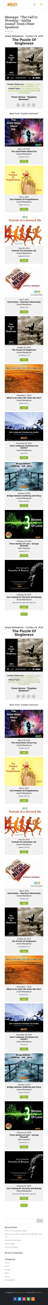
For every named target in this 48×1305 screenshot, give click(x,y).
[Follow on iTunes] (33, 1299)
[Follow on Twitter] (19, 1299)
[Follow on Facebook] (15, 1299)
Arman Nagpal (10, 1244)
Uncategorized (10, 1280)
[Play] (8, 78)
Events (7, 1266)
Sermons (8, 1270)
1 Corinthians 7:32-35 (32, 84)
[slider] (20, 77)
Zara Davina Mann (11, 1247)
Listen (24, 161)
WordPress (39, 1292)
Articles (7, 1263)
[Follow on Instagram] (24, 1299)
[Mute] (33, 78)
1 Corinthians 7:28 (16, 86)
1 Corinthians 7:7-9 (31, 86)
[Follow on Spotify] (28, 1299)
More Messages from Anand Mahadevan (22, 90)
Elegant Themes (20, 1292)
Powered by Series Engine (24, 620)
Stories (7, 1276)
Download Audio (24, 92)
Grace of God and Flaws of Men (15, 1231)
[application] (24, 78)
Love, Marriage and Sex (30, 88)
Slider (7, 1273)
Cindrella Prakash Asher (13, 1240)
